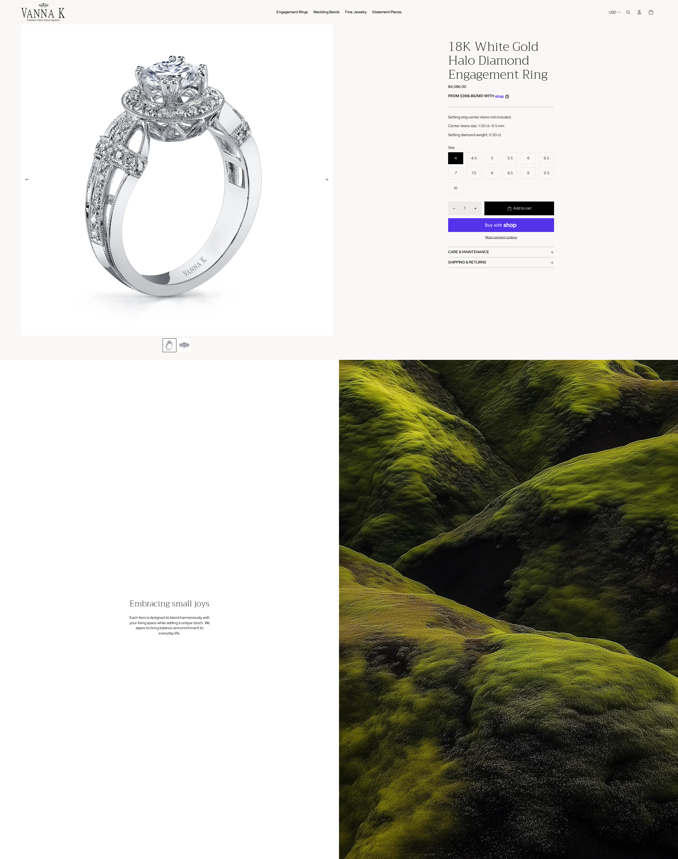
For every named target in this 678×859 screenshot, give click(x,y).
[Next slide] (328, 180)
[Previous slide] (25, 180)
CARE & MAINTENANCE (468, 252)
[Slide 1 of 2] (169, 345)
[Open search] (628, 12)
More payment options (501, 237)
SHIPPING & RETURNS (467, 262)
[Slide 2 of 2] (184, 345)
